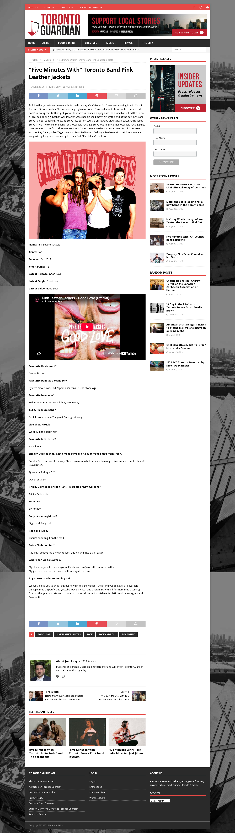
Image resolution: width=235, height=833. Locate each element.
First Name (159, 138)
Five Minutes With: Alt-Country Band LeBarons (185, 238)
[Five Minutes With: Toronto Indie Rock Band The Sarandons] (47, 732)
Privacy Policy (36, 797)
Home (31, 42)
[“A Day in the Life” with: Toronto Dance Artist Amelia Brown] (157, 308)
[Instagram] (201, 7)
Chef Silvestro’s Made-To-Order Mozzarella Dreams (186, 346)
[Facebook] (194, 7)
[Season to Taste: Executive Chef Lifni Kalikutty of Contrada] (157, 188)
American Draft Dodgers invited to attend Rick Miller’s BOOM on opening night (186, 327)
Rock (90, 634)
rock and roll (107, 634)
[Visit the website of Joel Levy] (57, 676)
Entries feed (95, 786)
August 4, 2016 (175, 369)
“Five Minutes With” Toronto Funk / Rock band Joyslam (86, 753)
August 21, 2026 (176, 226)
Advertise (49, 7)
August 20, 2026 (176, 261)
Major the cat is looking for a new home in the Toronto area (185, 203)
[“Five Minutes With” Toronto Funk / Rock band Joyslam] (87, 732)
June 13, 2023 (175, 294)
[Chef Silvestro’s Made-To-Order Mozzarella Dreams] (157, 348)
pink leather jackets (68, 634)
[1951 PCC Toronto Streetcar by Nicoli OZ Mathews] (157, 366)
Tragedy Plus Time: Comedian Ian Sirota (185, 255)
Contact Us (67, 7)
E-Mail (156, 126)
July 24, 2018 (174, 335)
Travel (128, 42)
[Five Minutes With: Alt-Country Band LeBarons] (157, 240)
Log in (92, 781)
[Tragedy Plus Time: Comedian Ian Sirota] (157, 258)
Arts (45, 42)
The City (147, 42)
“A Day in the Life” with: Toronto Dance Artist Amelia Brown (184, 307)
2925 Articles (88, 661)
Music (110, 42)
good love (44, 634)
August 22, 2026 (176, 209)
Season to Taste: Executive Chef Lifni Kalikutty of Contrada (186, 186)
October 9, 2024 (176, 314)
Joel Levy (56, 86)
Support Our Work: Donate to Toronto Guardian (53, 808)
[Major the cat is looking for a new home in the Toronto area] (157, 205)
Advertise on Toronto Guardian (45, 786)
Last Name (159, 149)
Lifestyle (91, 42)
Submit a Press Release (91, 7)
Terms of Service (37, 814)
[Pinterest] (207, 7)
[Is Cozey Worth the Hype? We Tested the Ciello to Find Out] (157, 223)
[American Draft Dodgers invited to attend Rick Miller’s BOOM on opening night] (157, 328)
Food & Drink (67, 42)
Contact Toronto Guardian (42, 792)
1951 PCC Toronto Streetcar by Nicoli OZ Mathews (185, 364)
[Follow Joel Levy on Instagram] (62, 676)
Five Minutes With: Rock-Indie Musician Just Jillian (126, 751)
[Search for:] (189, 49)
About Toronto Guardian (41, 781)
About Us (33, 7)
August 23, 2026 (176, 191)
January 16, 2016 (176, 352)
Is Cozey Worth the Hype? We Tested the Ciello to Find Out (184, 221)
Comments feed (97, 792)
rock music (128, 634)
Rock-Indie (78, 86)
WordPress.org (97, 797)
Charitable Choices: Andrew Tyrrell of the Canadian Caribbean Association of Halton (183, 285)
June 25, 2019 (40, 86)
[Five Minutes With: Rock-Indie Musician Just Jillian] (127, 732)
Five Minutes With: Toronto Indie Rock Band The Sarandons (46, 753)
